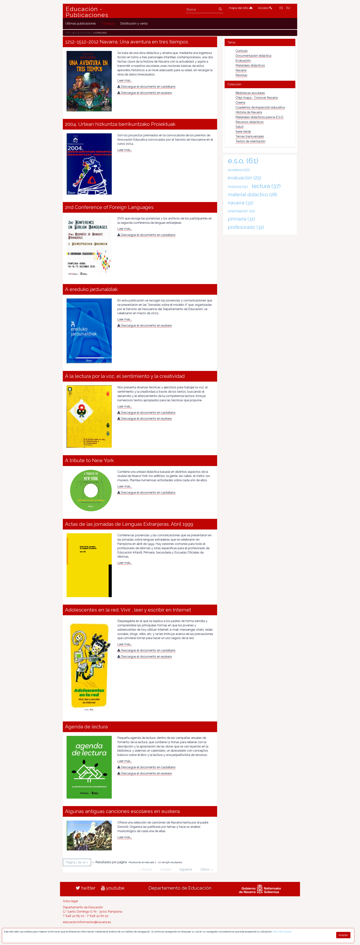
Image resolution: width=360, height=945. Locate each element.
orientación (241, 211)
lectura (266, 186)
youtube (114, 888)
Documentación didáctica (253, 55)
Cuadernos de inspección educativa (260, 107)
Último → (206, 869)
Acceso (263, 8)
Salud (239, 126)
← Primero (145, 869)
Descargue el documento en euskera (146, 93)
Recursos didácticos (250, 122)
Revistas (241, 75)
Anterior (165, 869)
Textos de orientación (250, 141)
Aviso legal (70, 901)
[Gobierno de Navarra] (260, 888)
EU (288, 8)
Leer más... (124, 80)
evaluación (244, 177)
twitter (87, 888)
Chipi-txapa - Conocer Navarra (257, 97)
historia (238, 186)
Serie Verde (243, 131)
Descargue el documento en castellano (148, 86)
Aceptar (343, 935)
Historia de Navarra (249, 112)
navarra (240, 203)
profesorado (246, 227)
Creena (240, 102)
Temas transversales (250, 136)
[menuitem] (81, 23)
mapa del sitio (239, 8)
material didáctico (252, 194)
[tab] (260, 42)
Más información (282, 931)
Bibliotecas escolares (250, 93)
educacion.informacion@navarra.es (87, 922)
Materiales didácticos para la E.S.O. (260, 117)
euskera (239, 169)
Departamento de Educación (180, 888)
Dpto (68, 32)
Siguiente (185, 869)
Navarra (241, 70)
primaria (241, 219)
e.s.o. (243, 160)
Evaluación (243, 60)
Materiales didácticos (250, 65)
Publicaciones (83, 32)
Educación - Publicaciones (87, 12)
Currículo (242, 51)
